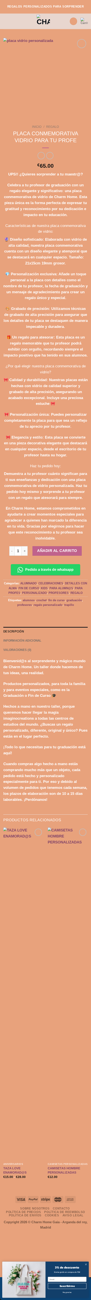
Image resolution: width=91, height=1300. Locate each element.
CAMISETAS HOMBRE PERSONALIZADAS (64, 1170)
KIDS (44, 588)
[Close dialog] (86, 1265)
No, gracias (67, 1292)
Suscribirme (67, 1286)
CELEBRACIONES (50, 583)
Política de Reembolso (64, 1212)
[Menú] (6, 21)
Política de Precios (23, 1212)
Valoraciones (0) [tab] (17, 650)
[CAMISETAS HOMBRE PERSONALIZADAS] (68, 993)
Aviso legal (73, 1215)
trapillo (69, 605)
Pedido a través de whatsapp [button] (49, 569)
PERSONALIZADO (34, 593)
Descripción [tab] (13, 631)
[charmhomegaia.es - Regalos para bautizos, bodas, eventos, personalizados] (43, 21)
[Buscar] (64, 21)
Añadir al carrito (57, 551)
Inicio (37, 126)
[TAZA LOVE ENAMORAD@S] (23, 993)
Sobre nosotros (34, 1208)
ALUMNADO (28, 583)
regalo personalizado (48, 605)
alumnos (29, 600)
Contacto (61, 1208)
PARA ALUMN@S (61, 588)
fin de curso (56, 600)
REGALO (52, 126)
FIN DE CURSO (29, 588)
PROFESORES (59, 593)
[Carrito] (84, 21)
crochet (41, 600)
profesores (24, 605)
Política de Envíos (25, 1215)
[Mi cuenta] (73, 21)
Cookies (52, 1215)
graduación (74, 600)
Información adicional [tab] (22, 640)
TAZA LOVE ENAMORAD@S (15, 1170)
